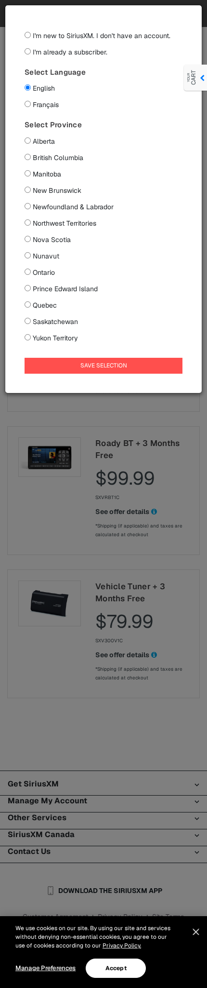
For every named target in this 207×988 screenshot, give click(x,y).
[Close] (196, 932)
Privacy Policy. (122, 945)
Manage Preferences (45, 968)
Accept (116, 968)
